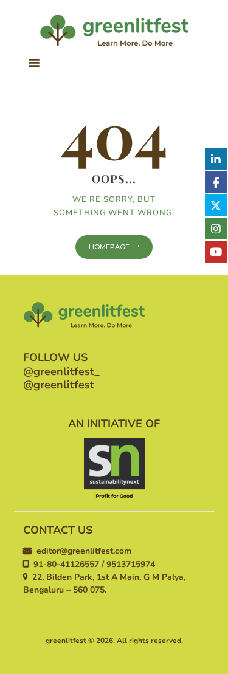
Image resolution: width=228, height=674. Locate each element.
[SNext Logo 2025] (114, 468)
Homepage (109, 246)
